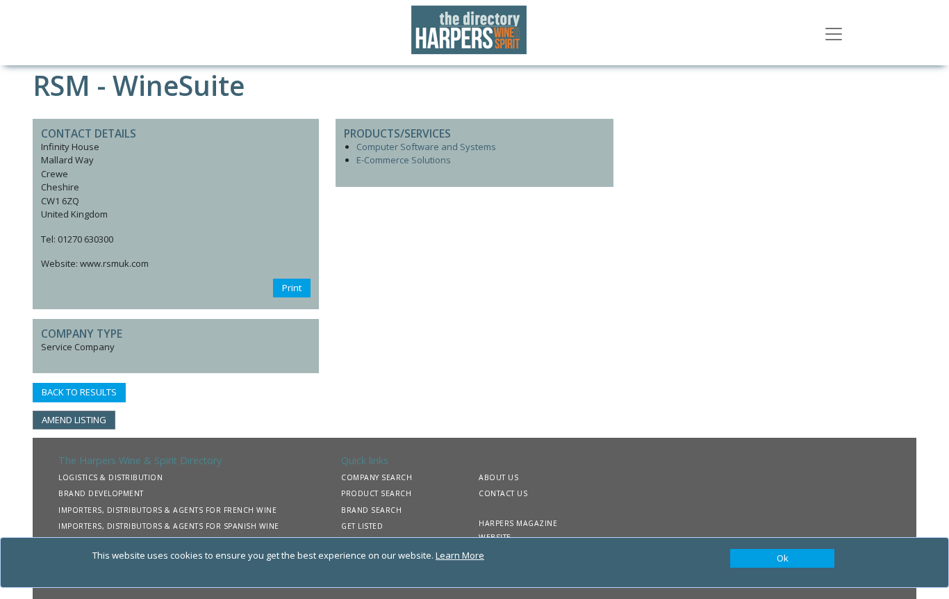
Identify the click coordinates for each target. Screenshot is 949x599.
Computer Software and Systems (426, 146)
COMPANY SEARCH (376, 477)
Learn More (460, 555)
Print (292, 287)
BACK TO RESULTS (79, 392)
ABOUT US (498, 477)
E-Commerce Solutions (403, 160)
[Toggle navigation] (833, 32)
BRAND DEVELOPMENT (101, 493)
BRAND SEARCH (371, 510)
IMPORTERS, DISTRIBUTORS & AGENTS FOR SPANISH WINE (168, 526)
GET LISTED (362, 526)
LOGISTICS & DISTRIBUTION (110, 477)
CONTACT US (503, 493)
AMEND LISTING (74, 419)
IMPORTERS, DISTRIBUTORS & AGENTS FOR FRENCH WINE (167, 510)
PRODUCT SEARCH (376, 493)
